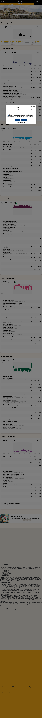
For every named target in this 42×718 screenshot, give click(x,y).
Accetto (24, 120)
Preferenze (17, 120)
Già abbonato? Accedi (21, 122)
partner (8, 115)
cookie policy (14, 114)
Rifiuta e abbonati (33, 106)
